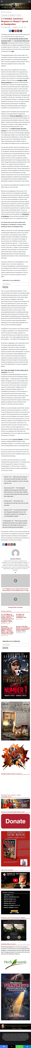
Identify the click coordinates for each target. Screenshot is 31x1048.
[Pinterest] (15, 31)
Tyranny (18, 15)
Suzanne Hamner (7, 27)
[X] (13, 31)
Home (3, 12)
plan (13, 51)
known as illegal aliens (16, 116)
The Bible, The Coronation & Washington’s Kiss (21, 615)
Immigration (12, 15)
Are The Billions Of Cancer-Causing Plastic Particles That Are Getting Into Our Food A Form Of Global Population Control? (7, 618)
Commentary (8, 12)
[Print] (21, 31)
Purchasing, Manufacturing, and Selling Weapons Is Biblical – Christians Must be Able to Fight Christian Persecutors (7, 630)
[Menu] (2, 2)
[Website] (15, 572)
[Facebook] (10, 31)
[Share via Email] (18, 31)
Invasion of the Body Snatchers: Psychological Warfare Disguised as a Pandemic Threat (23, 628)
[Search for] (29, 2)
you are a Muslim (18, 439)
